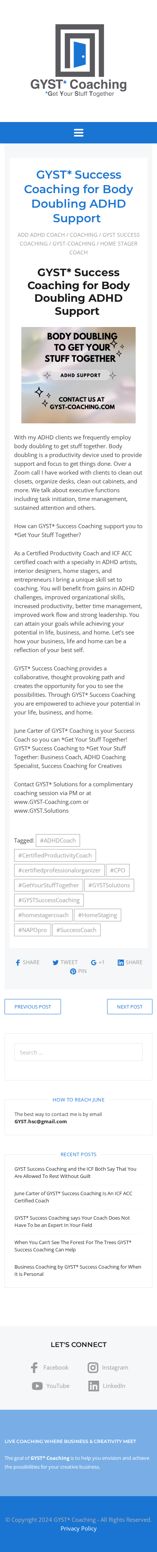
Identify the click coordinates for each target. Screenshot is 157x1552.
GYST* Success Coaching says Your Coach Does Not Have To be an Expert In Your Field (72, 1221)
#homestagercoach (43, 915)
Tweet (69, 962)
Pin (82, 970)
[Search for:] (78, 1052)
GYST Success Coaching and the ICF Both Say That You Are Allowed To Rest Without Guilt (75, 1172)
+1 (102, 962)
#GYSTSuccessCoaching (49, 900)
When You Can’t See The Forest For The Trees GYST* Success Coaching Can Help (72, 1246)
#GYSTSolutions (109, 885)
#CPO (117, 870)
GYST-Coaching (74, 243)
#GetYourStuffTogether (48, 885)
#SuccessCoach (76, 930)
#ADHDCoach (58, 840)
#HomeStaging (97, 915)
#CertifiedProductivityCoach (55, 855)
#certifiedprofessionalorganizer (59, 870)
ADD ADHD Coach (41, 234)
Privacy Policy (79, 1528)
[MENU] (78, 132)
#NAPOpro (32, 930)
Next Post (130, 1006)
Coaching (84, 234)
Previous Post (32, 1006)
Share (31, 962)
